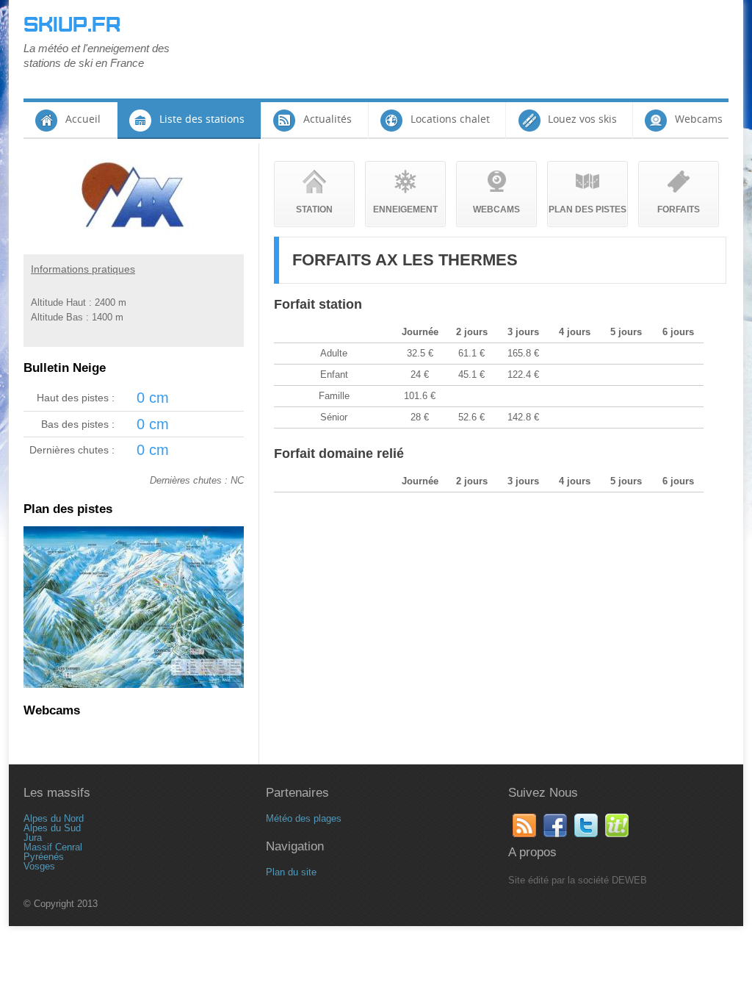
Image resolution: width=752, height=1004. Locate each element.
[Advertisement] (461, 48)
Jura (33, 837)
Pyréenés (44, 856)
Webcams (699, 119)
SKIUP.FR (72, 25)
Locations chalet (450, 119)
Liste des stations (202, 119)
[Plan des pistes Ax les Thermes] (134, 684)
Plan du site (291, 872)
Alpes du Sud (52, 827)
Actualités (327, 119)
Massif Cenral (53, 847)
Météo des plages (303, 818)
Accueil (83, 119)
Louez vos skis (582, 119)
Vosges (39, 866)
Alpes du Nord (54, 818)
